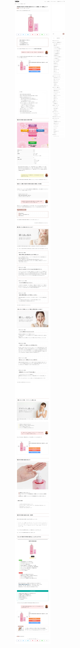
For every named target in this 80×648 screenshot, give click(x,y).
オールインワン (56, 72)
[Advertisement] (32, 82)
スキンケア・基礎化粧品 (57, 42)
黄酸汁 (55, 100)
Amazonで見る (35, 67)
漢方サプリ (56, 98)
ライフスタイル (56, 118)
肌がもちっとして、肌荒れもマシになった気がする (27, 106)
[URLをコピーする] (47, 34)
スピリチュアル (56, 40)
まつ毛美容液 (56, 58)
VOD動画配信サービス (57, 121)
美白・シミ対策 (56, 61)
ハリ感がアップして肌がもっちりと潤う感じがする (27, 105)
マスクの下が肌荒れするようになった (26, 100)
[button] (18, 34)
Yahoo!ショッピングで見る (34, 71)
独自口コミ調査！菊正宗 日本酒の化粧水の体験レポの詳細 (28, 95)
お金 (55, 129)
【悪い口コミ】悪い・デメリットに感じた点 (26, 108)
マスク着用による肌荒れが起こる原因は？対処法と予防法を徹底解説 (35, 628)
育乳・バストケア (56, 79)
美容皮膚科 (56, 103)
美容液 (55, 45)
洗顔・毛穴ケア (56, 69)
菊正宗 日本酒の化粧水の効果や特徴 (25, 94)
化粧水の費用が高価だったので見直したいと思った (27, 101)
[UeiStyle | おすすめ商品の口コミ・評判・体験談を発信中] (17, 1)
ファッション (56, 126)
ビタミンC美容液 (57, 50)
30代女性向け (56, 131)
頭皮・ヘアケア (56, 105)
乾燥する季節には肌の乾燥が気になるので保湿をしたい (28, 98)
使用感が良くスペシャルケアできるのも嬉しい (27, 107)
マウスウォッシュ (56, 113)
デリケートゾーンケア (57, 74)
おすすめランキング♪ (57, 116)
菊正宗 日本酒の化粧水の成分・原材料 (25, 111)
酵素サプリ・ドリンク (57, 95)
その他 (55, 134)
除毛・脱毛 (56, 82)
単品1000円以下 (22, 636)
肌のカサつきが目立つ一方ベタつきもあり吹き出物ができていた (29, 99)
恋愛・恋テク (56, 123)
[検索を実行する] (63, 34)
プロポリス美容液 (57, 47)
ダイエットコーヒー (57, 92)
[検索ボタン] (64, 1)
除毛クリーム (56, 85)
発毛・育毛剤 (56, 108)
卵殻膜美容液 (56, 55)
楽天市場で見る (34, 69)
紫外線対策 (56, 63)
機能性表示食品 (56, 90)
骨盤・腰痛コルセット (57, 77)
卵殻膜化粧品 (56, 66)
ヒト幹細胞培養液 (57, 53)
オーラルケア (56, 111)
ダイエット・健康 (57, 87)
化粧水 (18, 636)
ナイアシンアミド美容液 (57, 48)
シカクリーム (56, 64)
